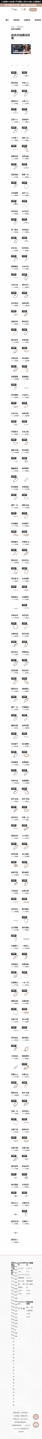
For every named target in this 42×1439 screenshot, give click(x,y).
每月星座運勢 (16, 1276)
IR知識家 (16, 1268)
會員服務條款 (16, 1425)
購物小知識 (13, 1364)
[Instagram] (21, 1308)
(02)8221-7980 (21, 1270)
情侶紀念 (16, 1315)
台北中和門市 (22, 1264)
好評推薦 (16, 1296)
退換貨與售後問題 (13, 1343)
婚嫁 (16, 1320)
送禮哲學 (16, 1309)
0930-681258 (28, 1276)
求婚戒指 (16, 20)
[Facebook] (19, 1308)
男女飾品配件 (12, 1330)
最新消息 (16, 1284)
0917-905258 (22, 1275)
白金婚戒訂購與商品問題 (13, 1389)
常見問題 (24, 1413)
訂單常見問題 (13, 1299)
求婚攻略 (16, 1334)
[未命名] (21, 49)
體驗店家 (16, 1303)
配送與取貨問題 (13, 1319)
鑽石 (7, 20)
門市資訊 (33, 9)
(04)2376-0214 (29, 1270)
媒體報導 (16, 1290)
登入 (15, 10)
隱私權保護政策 (20, 1422)
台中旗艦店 (29, 1264)
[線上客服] (35, 1424)
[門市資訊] (35, 1416)
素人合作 (24, 1419)
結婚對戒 (27, 20)
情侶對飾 (12, 1314)
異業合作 (16, 1419)
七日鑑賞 (16, 1416)
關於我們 (16, 1413)
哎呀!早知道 (16, 1327)
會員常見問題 (13, 1280)
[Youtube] (24, 1308)
